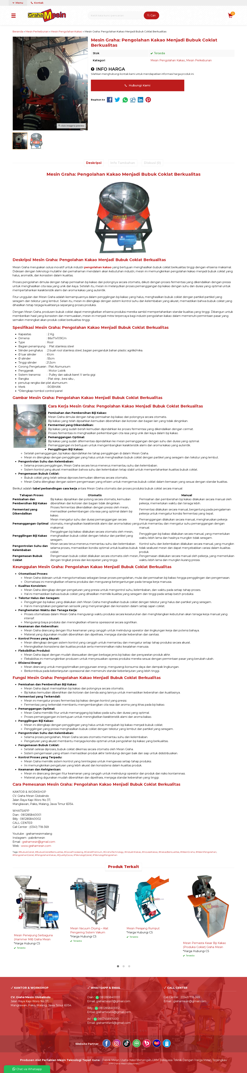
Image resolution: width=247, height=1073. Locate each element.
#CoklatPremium (93, 852)
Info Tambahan (122, 163)
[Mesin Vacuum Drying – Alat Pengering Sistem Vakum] (95, 899)
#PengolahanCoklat (23, 855)
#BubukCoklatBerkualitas (49, 852)
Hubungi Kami (139, 85)
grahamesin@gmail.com (38, 842)
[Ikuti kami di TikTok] (127, 1044)
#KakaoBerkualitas (169, 852)
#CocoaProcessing (73, 852)
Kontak (38, 2)
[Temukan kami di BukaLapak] (147, 1044)
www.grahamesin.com (36, 846)
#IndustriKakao (132, 852)
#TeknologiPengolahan (105, 855)
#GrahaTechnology (113, 852)
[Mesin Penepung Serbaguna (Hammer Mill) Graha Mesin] (39, 902)
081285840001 (110, 997)
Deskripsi (94, 163)
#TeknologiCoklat (83, 855)
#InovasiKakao (150, 852)
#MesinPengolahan (206, 852)
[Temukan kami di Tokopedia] (137, 1044)
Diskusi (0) (152, 163)
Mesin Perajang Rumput (143, 928)
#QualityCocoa (65, 855)
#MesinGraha (187, 852)
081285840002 (109, 1008)
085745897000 (108, 1019)
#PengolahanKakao (45, 855)
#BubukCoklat (26, 852)
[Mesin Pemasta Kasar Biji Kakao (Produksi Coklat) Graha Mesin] (208, 906)
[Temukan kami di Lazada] (157, 1044)
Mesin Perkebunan (199, 60)
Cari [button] (153, 15)
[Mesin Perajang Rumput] (152, 899)
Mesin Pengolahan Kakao (168, 60)
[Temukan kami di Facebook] (106, 1044)
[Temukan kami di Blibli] (167, 1044)
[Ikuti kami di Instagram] (117, 1044)
